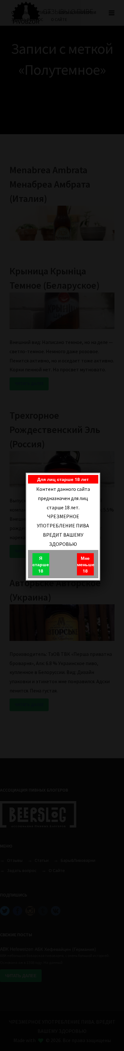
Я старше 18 (40, 564)
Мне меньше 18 (85, 564)
